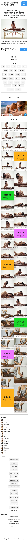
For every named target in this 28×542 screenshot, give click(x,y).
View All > (14, 510)
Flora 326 (6, 427)
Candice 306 (7, 429)
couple (14, 86)
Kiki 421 (6, 422)
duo (19, 66)
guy (23, 82)
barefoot (18, 90)
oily (11, 70)
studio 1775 (14, 483)
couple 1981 (14, 466)
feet (8, 66)
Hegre (11, 3)
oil (15, 70)
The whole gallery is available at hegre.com (14, 16)
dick (5, 82)
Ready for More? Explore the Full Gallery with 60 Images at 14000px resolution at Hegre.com (14, 42)
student (5, 78)
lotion (24, 66)
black (13, 66)
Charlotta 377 (7, 425)
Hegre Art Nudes (14, 524)
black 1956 (14, 470)
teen (3, 66)
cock (23, 78)
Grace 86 (6, 443)
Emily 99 (6, 441)
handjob (7, 86)
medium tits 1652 (14, 487)
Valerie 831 (7, 420)
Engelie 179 (7, 434)
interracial (10, 90)
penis (17, 78)
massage (21, 70)
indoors (11, 74)
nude (5, 74)
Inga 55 (6, 450)
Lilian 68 (6, 445)
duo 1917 (14, 477)
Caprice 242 (7, 432)
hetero (21, 86)
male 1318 (14, 490)
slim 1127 (14, 504)
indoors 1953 (14, 473)
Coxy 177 (6, 436)
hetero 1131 (14, 500)
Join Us (24, 4)
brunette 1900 (14, 480)
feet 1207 (14, 494)
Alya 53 (6, 452)
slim (17, 74)
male (11, 78)
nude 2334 (14, 463)
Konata (15, 59)
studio (5, 70)
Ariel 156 (6, 439)
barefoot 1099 (14, 507)
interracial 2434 (14, 459)
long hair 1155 (14, 497)
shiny (23, 74)
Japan (10, 82)
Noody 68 (6, 448)
